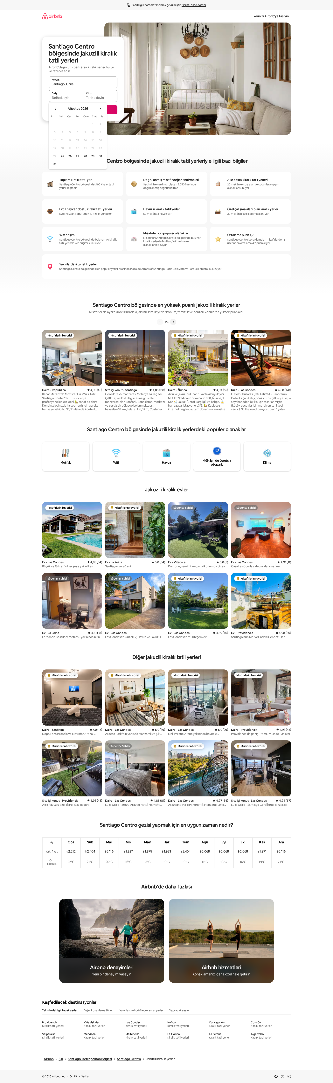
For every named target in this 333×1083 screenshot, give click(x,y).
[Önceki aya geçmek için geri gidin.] (55, 109)
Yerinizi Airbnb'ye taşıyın (271, 16)
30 (100, 156)
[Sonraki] (173, 322)
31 (54, 164)
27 (77, 156)
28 (85, 156)
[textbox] (66, 97)
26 (70, 156)
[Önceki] (160, 322)
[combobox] (83, 84)
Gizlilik (74, 1076)
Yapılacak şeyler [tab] (179, 1010)
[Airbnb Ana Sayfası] (52, 16)
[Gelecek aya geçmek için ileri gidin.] (100, 109)
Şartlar (85, 1076)
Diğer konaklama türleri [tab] (98, 1010)
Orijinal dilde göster (194, 5)
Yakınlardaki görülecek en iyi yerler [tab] (141, 1010)
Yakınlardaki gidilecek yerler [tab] (59, 1010)
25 (62, 156)
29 (92, 156)
